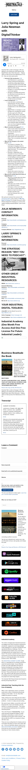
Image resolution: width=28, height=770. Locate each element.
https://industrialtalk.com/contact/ (10, 726)
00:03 (4, 416)
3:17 (17, 100)
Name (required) (6, 465)
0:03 (21, 78)
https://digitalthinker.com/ (18, 229)
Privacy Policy (20, 758)
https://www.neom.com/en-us (12, 283)
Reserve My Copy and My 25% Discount (11, 387)
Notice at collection (5, 768)
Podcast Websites (7, 745)
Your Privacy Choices (9, 766)
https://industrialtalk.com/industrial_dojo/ (14, 298)
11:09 (10, 142)
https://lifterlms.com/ (6, 312)
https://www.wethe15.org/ (13, 300)
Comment (4, 448)
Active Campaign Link (16, 315)
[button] (14, 14)
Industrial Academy (6, 198)
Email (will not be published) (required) (12, 471)
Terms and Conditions (8, 758)
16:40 (14, 175)
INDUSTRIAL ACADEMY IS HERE (12, 661)
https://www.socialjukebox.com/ (18, 317)
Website (4, 477)
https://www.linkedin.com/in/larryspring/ (16, 244)
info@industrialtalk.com (13, 755)
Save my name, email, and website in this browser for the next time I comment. (12, 486)
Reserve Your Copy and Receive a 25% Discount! (14, 547)
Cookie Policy (6, 760)
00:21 (4, 432)
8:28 (22, 127)
